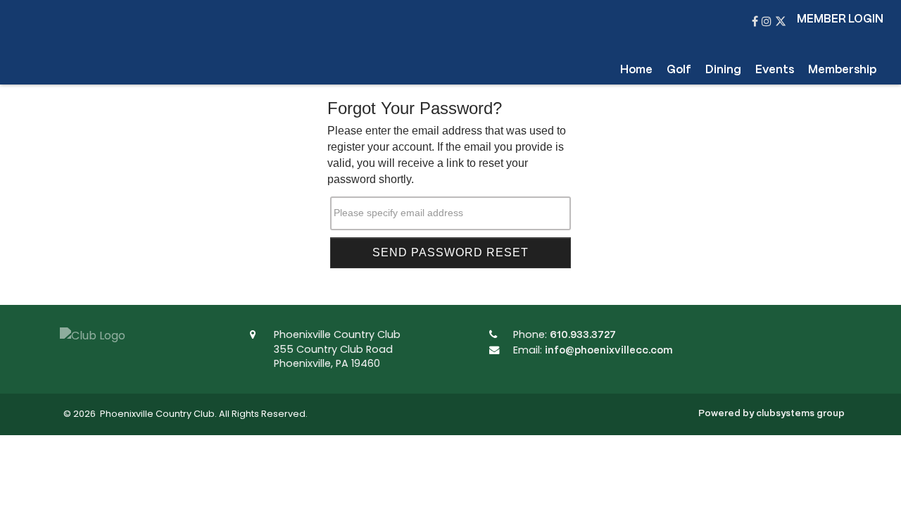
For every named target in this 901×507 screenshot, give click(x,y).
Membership (842, 70)
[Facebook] (757, 22)
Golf (679, 70)
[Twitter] (780, 22)
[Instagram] (768, 22)
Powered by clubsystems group (771, 413)
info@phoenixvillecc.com (608, 351)
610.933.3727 (583, 335)
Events (774, 70)
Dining (723, 70)
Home (636, 70)
